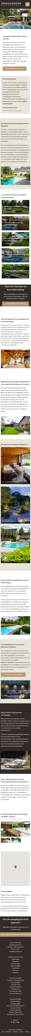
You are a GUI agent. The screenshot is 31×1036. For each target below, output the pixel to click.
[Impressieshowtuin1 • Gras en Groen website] (5, 841)
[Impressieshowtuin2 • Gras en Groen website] (16, 841)
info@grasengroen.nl (15, 951)
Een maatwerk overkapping (10, 482)
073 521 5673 (15, 949)
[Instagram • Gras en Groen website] (14, 1022)
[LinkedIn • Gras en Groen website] (19, 1022)
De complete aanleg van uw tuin (12, 521)
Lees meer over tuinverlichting (13, 674)
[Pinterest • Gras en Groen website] (12, 1022)
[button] (15, 867)
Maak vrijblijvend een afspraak (14, 68)
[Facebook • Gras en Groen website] (17, 1022)
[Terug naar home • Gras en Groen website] (11, 4)
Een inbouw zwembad (9, 561)
